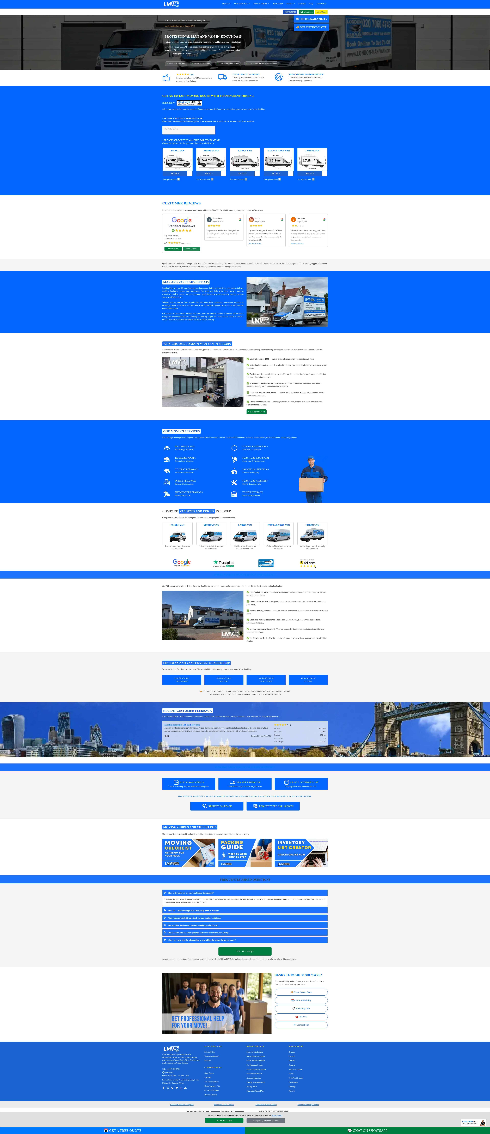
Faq (311, 4)
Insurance (207, 1061)
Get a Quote (321, 12)
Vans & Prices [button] (260, 4)
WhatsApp (308, 12)
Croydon (292, 1056)
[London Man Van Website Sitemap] (185, 1088)
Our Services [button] (241, 4)
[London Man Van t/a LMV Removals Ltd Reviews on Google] (182, 563)
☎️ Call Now (301, 1016)
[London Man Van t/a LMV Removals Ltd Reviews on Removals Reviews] (266, 563)
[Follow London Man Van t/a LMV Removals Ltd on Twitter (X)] (168, 1088)
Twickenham (293, 1082)
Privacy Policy (209, 1052)
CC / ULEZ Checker (211, 1090)
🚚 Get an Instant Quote (301, 992)
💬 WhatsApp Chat (301, 1008)
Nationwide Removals (254, 1074)
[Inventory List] (301, 853)
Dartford (292, 1061)
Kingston (292, 1065)
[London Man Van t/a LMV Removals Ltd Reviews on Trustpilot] (224, 563)
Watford (292, 1091)
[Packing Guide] (245, 853)
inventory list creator (299, 638)
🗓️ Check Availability (311, 19)
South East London (296, 1069)
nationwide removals (255, 623)
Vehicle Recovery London (308, 1105)
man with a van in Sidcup (201, 305)
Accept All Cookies (224, 1120)
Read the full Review (255, 243)
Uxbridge (292, 1087)
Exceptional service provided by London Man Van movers (189, 725)
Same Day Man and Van (255, 1091)
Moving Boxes (252, 1087)
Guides (301, 4)
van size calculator (176, 320)
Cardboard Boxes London (266, 1105)
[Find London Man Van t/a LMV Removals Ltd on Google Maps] (172, 1088)
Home (167, 21)
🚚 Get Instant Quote (311, 27)
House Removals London (256, 1056)
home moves (229, 291)
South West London (296, 1078)
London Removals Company (182, 1105)
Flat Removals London (255, 1065)
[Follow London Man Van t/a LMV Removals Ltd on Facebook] (163, 1088)
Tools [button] (289, 4)
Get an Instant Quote (256, 412)
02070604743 (290, 12)
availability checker (257, 595)
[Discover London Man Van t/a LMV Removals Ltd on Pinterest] (176, 1088)
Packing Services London (256, 1082)
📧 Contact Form (301, 1025)
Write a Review (191, 249)
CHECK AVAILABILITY (189, 784)
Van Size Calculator (211, 1082)
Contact (321, 4)
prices (199, 320)
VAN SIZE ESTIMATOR (245, 784)
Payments (207, 1077)
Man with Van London (255, 1052)
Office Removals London (256, 1061)
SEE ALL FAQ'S (245, 951)
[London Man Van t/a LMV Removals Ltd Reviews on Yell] (308, 563)
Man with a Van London (224, 1105)
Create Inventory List (212, 1086)
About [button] (225, 4)
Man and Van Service (178, 21)
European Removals (254, 1078)
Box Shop (278, 4)
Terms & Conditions (211, 1056)
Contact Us (167, 1072)
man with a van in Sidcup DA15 (226, 350)
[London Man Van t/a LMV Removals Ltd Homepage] (171, 4)
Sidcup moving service (175, 586)
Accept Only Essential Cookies (265, 1120)
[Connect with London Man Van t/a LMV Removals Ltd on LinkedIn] (181, 1088)
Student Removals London (256, 1069)
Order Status (208, 1073)
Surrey (291, 1074)
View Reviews (173, 249)
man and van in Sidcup (208, 47)
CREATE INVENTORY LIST (301, 784)
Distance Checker (210, 1095)
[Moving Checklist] (188, 853)
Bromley (292, 1052)
